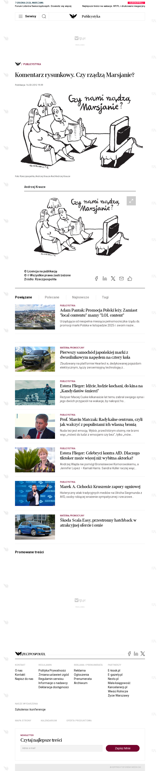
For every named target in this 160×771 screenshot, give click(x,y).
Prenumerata (83, 678)
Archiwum (81, 683)
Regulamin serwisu (51, 678)
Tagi (105, 297)
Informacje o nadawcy (53, 683)
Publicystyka (91, 16)
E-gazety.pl (115, 674)
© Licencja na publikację (41, 271)
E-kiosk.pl (114, 670)
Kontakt (20, 674)
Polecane (52, 297)
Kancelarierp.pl (117, 687)
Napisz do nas (24, 678)
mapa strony (23, 720)
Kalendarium (49, 720)
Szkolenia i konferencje (30, 709)
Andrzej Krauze (34, 187)
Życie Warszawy (118, 695)
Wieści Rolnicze (118, 691)
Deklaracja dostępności (54, 687)
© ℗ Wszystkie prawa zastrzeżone (47, 275)
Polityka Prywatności (52, 670)
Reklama (80, 670)
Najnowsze (80, 297)
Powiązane (23, 297)
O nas (18, 670)
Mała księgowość (119, 683)
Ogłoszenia (81, 674)
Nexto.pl (113, 678)
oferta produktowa (79, 720)
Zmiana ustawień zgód (54, 674)
